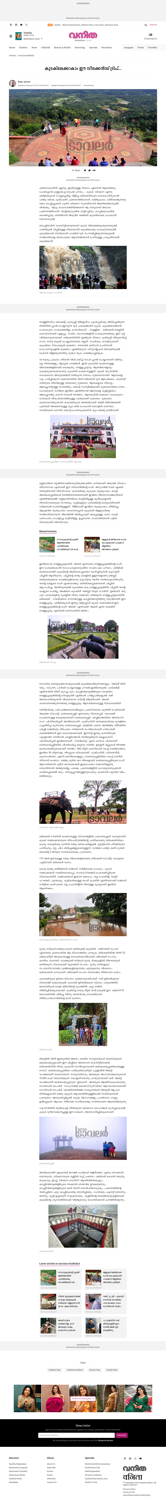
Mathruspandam (92, 1471)
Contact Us (52, 1482)
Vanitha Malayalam (17, 1464)
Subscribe (51, 1467)
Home (12, 47)
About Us (51, 1464)
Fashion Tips (54, 1370)
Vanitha (28, 32)
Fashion (23, 47)
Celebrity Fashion (75, 1370)
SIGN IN (153, 25)
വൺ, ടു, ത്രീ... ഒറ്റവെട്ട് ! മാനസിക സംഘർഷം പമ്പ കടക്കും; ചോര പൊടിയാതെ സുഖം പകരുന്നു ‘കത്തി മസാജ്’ (114, 1303)
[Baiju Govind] (12, 83)
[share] (76, 170)
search (145, 24)
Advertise (51, 1478)
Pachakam (106, 47)
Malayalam (80, 40)
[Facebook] (11, 25)
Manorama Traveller (18, 1471)
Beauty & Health (62, 47)
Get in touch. (95, 18)
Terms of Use (129, 1492)
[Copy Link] (89, 170)
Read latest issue (32, 38)
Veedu (140, 47)
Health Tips (112, 1370)
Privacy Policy (129, 1489)
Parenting (80, 47)
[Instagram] (16, 25)
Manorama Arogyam (18, 1467)
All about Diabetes (93, 1475)
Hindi (88, 40)
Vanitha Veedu (15, 1478)
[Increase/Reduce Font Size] (94, 170)
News (34, 47)
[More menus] (11, 36)
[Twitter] (26, 25)
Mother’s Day (91, 1482)
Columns (12, 56)
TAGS (83, 1362)
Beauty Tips (94, 1370)
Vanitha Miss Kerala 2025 (96, 1478)
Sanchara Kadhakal (26, 56)
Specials (93, 47)
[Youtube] (21, 25)
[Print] (85, 170)
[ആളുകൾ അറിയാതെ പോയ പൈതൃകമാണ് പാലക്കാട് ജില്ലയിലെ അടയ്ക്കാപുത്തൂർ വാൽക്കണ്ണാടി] (92, 544)
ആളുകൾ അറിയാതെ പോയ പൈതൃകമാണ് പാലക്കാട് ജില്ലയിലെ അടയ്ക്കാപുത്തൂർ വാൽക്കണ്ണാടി (112, 1279)
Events (50, 1471)
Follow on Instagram (81, 1398)
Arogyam (128, 47)
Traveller (152, 47)
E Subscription (150, 38)
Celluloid (45, 47)
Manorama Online (17, 1475)
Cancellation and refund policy (137, 1495)
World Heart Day (92, 1467)
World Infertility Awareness (97, 1464)
